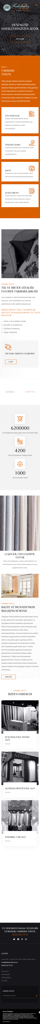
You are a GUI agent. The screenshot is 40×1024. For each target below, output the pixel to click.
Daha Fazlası (6, 1021)
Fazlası (8, 744)
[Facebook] (14, 939)
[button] (1, 49)
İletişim (11, 361)
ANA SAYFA (5, 971)
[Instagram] (26, 939)
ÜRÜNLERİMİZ (8, 677)
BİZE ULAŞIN (20, 39)
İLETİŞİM (4, 981)
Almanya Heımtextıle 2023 (20, 788)
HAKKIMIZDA (5, 974)
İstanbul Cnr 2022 (15, 837)
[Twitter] (18, 939)
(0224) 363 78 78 (20, 934)
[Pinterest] (22, 939)
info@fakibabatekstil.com (9, 962)
